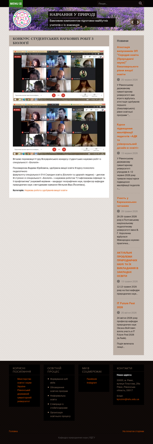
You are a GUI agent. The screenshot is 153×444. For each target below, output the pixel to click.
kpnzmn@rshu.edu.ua (128, 399)
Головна (13, 431)
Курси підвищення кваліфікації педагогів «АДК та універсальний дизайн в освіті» (128, 135)
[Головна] (22, 18)
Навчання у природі (72, 14)
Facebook (92, 378)
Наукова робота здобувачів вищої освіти (46, 190)
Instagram (92, 382)
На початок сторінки (133, 431)
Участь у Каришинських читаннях (127, 201)
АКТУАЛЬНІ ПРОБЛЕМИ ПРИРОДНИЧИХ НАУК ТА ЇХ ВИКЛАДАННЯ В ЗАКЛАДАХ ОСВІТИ (127, 264)
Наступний (137, 22)
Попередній (132, 22)
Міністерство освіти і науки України (24, 382)
